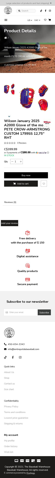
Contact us (9, 383)
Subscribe (44, 312)
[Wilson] (47, 122)
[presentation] (9, 116)
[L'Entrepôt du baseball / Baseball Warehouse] (8, 13)
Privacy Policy (11, 406)
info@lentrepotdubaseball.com (23, 349)
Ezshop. (31, 473)
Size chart (9, 389)
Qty (6, 161)
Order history (10, 446)
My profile (9, 440)
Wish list (8, 452)
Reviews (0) (10, 202)
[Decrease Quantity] (12, 161)
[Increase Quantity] (21, 161)
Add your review (9, 223)
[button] (9, 89)
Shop (6, 378)
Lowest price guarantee (16, 418)
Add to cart (23, 183)
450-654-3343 (16, 344)
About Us (9, 372)
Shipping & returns (13, 423)
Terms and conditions (15, 412)
